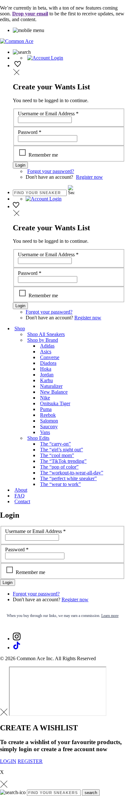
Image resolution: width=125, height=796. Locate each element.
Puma (46, 409)
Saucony (49, 426)
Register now (89, 177)
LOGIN (8, 761)
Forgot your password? (50, 171)
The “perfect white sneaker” (68, 478)
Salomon (49, 420)
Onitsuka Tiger (55, 403)
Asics (45, 351)
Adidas (47, 346)
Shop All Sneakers (46, 334)
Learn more (110, 615)
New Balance (54, 392)
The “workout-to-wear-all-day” (71, 472)
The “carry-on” (55, 444)
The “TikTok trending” (63, 461)
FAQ (19, 495)
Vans (45, 432)
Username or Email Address (48, 113)
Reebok (48, 415)
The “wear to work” (60, 484)
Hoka (45, 369)
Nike (45, 397)
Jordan (47, 374)
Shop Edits (38, 438)
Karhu (46, 380)
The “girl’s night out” (61, 449)
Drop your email (30, 13)
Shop (19, 328)
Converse (49, 357)
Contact (22, 501)
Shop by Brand (42, 340)
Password (29, 132)
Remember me (43, 155)
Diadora (48, 363)
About (20, 490)
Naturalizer (51, 386)
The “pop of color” (59, 467)
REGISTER (30, 761)
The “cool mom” (57, 455)
